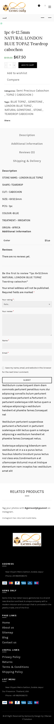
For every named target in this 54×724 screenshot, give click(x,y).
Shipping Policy (12, 672)
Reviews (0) (27, 152)
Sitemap (7, 632)
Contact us (9, 642)
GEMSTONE (35, 101)
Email (5, 352)
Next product (49, 18)
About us (8, 627)
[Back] (4, 18)
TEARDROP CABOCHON (19, 114)
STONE (37, 110)
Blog (5, 637)
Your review (8, 311)
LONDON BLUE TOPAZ (18, 105)
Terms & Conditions (15, 667)
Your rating (8, 299)
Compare (13, 79)
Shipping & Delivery (27, 161)
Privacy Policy (11, 657)
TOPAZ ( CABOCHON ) (19, 94)
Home (6, 622)
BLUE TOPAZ (18, 101)
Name (5, 340)
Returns (7, 662)
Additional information (27, 143)
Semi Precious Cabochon (32, 90)
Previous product (42, 18)
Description (27, 135)
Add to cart (27, 65)
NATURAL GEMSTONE (18, 110)
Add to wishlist (17, 73)
